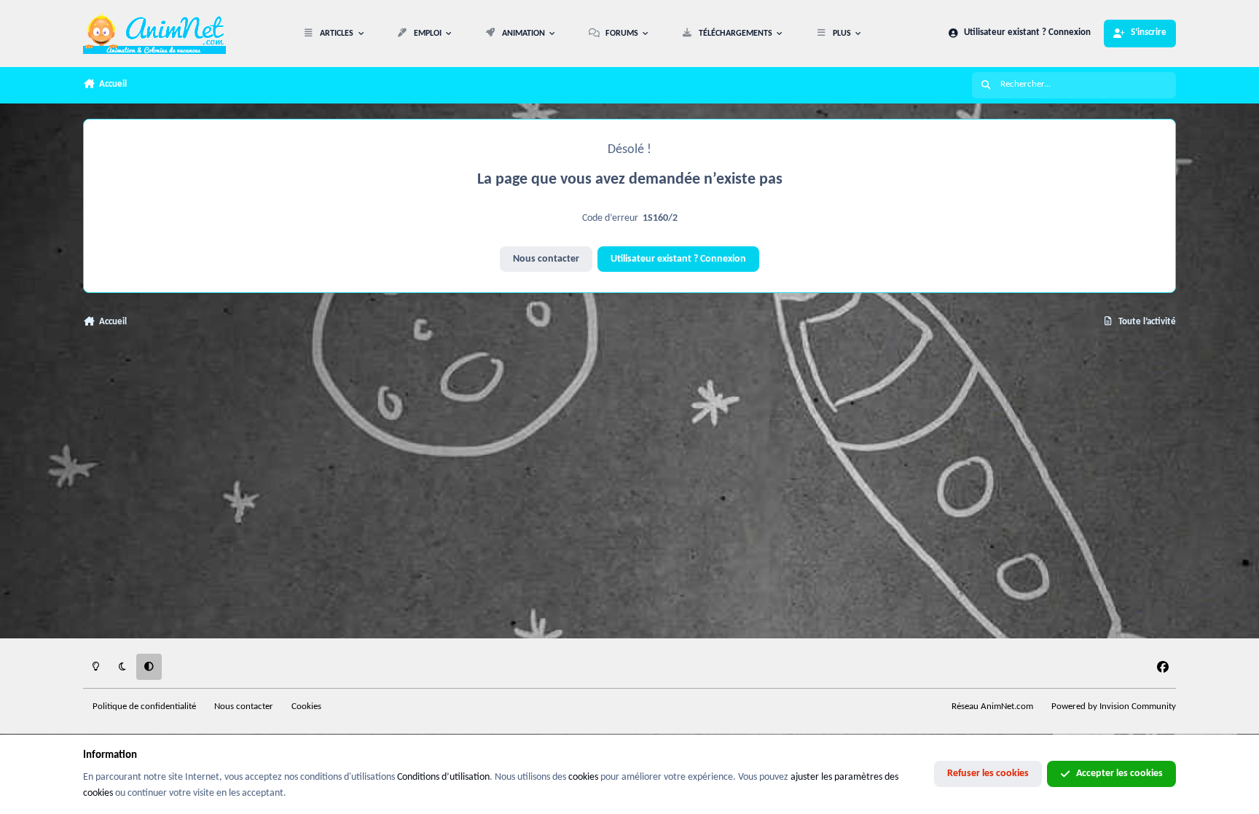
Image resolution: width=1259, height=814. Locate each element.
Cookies (306, 707)
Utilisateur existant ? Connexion (678, 259)
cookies (583, 777)
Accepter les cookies (1119, 773)
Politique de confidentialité (144, 707)
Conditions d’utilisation (443, 777)
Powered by (1113, 707)
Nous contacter (546, 259)
